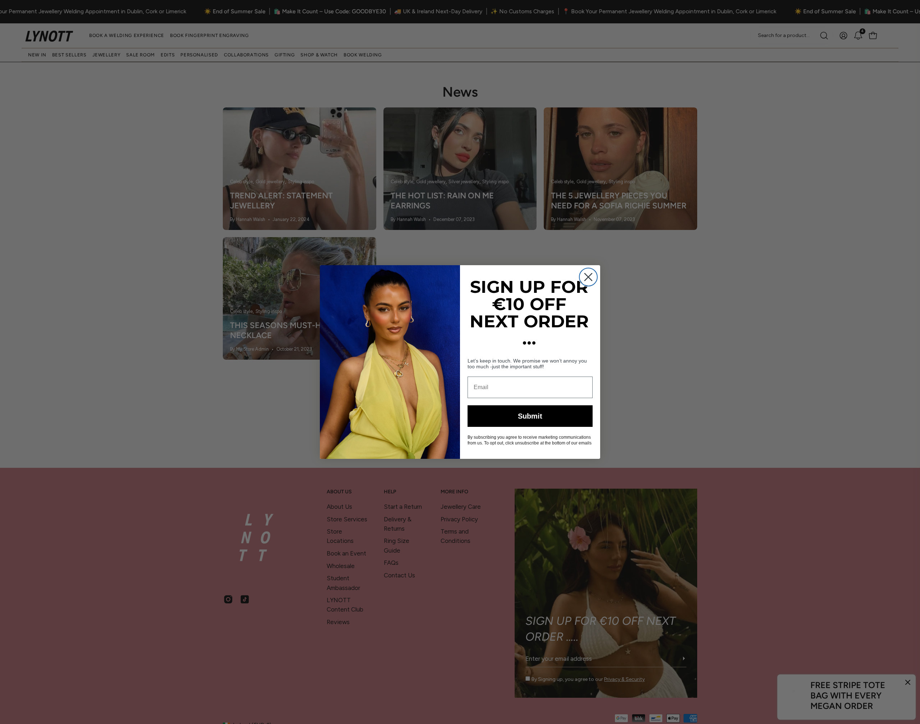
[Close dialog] (588, 277)
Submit (530, 416)
